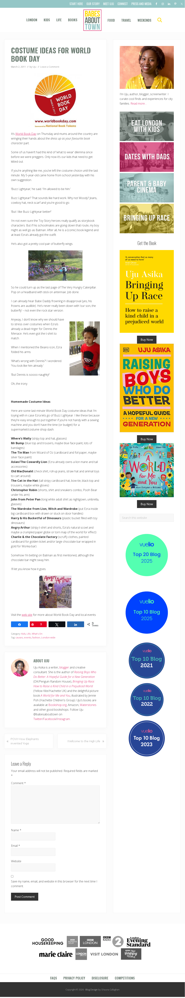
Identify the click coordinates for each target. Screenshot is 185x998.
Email (15, 846)
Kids (23, 633)
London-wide (48, 637)
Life (29, 633)
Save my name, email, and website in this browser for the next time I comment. (54, 883)
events (27, 637)
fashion (36, 637)
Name (16, 830)
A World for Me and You (55, 695)
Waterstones (88, 705)
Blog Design (91, 989)
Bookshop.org (57, 705)
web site (27, 615)
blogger (64, 667)
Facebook (49, 719)
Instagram (63, 719)
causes (19, 637)
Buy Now (147, 340)
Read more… (138, 103)
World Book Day (25, 134)
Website (16, 861)
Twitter (37, 719)
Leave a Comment (49, 66)
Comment (18, 783)
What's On (37, 633)
